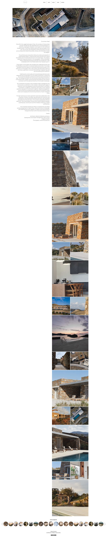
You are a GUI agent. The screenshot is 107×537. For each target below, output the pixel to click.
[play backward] (2, 523)
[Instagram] (52, 535)
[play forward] (104, 523)
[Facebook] (51, 535)
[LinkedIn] (55, 535)
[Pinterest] (54, 535)
